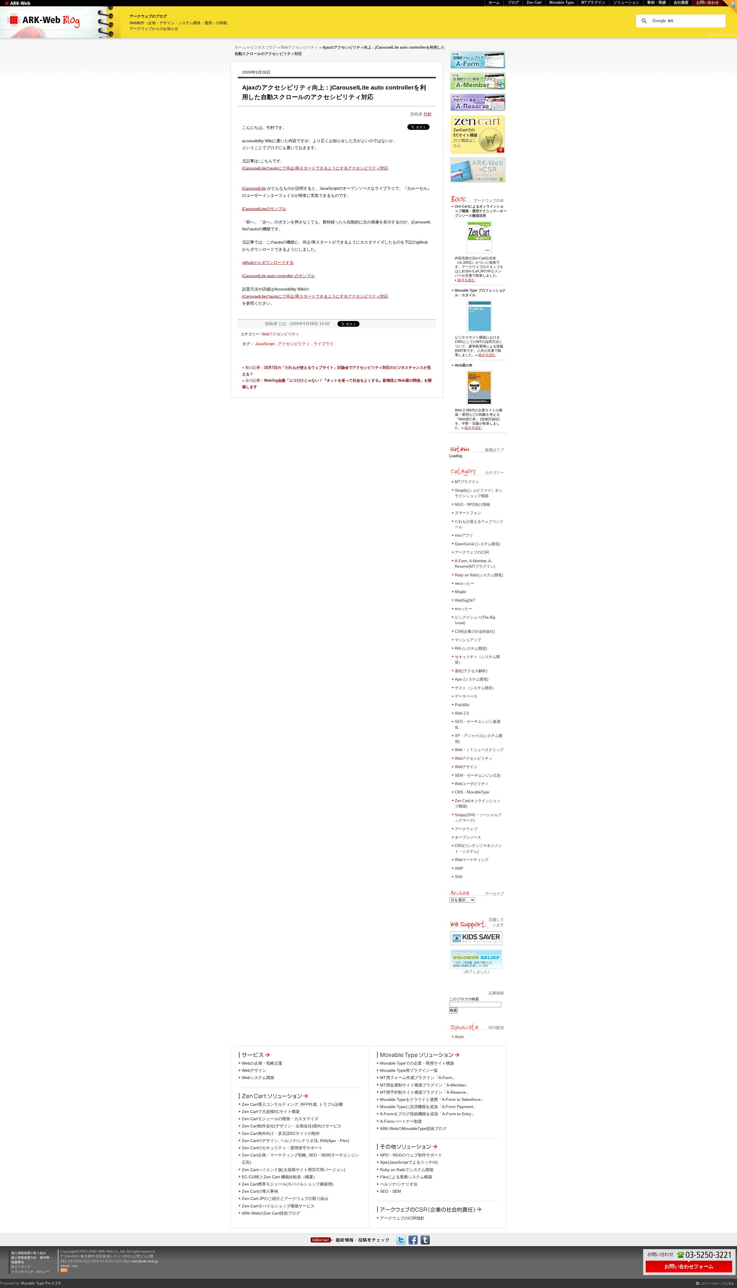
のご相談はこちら (465, 138)
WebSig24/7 (465, 600)
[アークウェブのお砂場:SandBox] (730, 7)
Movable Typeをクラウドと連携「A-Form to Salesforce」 (432, 1099)
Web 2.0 (462, 713)
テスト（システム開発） (475, 688)
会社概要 (681, 2)
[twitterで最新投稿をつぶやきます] (401, 1239)
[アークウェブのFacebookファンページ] (413, 1239)
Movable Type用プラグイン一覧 (409, 1070)
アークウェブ (466, 829)
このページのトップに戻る (717, 1283)
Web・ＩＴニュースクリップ (479, 750)
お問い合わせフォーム (688, 1266)
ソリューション (626, 2)
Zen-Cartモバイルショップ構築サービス (278, 1206)
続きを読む (466, 280)
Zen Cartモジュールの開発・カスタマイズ (280, 1118)
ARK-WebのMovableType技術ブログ (413, 1128)
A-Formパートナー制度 (401, 1121)
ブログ (513, 2)
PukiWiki (462, 705)
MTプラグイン (467, 482)
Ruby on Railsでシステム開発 (407, 1169)
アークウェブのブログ (148, 16)
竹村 (427, 114)
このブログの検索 (464, 999)
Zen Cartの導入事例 (260, 1191)
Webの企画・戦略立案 (262, 1063)
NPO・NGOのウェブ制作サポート (411, 1155)
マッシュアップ (468, 640)
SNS (459, 877)
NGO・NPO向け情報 (472, 504)
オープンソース (468, 837)
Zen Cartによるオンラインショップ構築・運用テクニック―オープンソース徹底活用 (481, 211)
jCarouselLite (254, 188)
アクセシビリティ (294, 343)
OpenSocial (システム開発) (477, 544)
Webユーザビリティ (472, 784)
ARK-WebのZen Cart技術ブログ (271, 1213)
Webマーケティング (472, 860)
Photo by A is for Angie (722, 34)
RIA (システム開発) (471, 648)
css (74, 1266)
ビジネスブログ (263, 47)
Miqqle (460, 592)
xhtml (65, 1266)
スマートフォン (468, 513)
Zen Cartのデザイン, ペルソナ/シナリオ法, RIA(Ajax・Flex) (295, 1140)
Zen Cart (534, 2)
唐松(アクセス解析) (471, 671)
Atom (459, 1037)
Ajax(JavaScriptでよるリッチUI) (409, 1162)
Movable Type (561, 2)
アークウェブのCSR (472, 552)
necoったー (464, 583)
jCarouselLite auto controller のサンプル (278, 275)
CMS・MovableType (472, 792)
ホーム (240, 47)
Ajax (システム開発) (471, 679)
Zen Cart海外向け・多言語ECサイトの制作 (281, 1133)
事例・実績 (656, 2)
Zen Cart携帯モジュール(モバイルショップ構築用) (287, 1184)
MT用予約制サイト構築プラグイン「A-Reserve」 (425, 1092)
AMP (459, 868)
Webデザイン (466, 767)
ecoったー (463, 609)
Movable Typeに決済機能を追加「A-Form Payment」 (428, 1106)
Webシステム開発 (258, 1077)
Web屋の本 (463, 365)
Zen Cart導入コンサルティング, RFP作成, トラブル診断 (292, 1104)
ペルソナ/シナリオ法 (398, 1184)
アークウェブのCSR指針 (402, 1218)
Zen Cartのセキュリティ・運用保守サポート (282, 1147)
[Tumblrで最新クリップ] (425, 1239)
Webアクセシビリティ (299, 47)
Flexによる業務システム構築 (406, 1177)
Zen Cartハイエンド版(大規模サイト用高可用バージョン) (293, 1169)
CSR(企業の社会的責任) (475, 631)
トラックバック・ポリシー (30, 1271)
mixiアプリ (464, 535)
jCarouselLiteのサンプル (264, 208)
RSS (64, 1270)
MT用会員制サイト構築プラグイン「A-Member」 (425, 1085)
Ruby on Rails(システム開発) (479, 575)
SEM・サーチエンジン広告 (478, 775)
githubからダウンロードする (268, 262)
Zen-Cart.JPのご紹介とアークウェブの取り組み (285, 1198)
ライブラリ (324, 343)
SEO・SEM (390, 1191)
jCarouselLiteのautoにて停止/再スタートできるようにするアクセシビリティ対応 (315, 168)
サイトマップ (20, 1266)
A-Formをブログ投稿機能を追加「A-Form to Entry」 (427, 1114)
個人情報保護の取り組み (28, 1253)
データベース (466, 696)
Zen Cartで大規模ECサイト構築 (271, 1111)
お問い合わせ (707, 2)
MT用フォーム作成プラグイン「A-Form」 (418, 1077)
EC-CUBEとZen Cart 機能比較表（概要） (279, 1177)
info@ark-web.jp (145, 1261)
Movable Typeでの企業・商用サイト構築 (417, 1063)
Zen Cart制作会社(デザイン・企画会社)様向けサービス (291, 1126)
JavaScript (264, 343)
